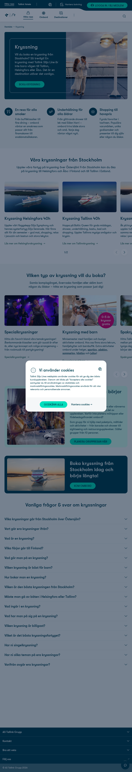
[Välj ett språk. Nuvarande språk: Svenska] (100, 369)
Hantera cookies (80, 404)
